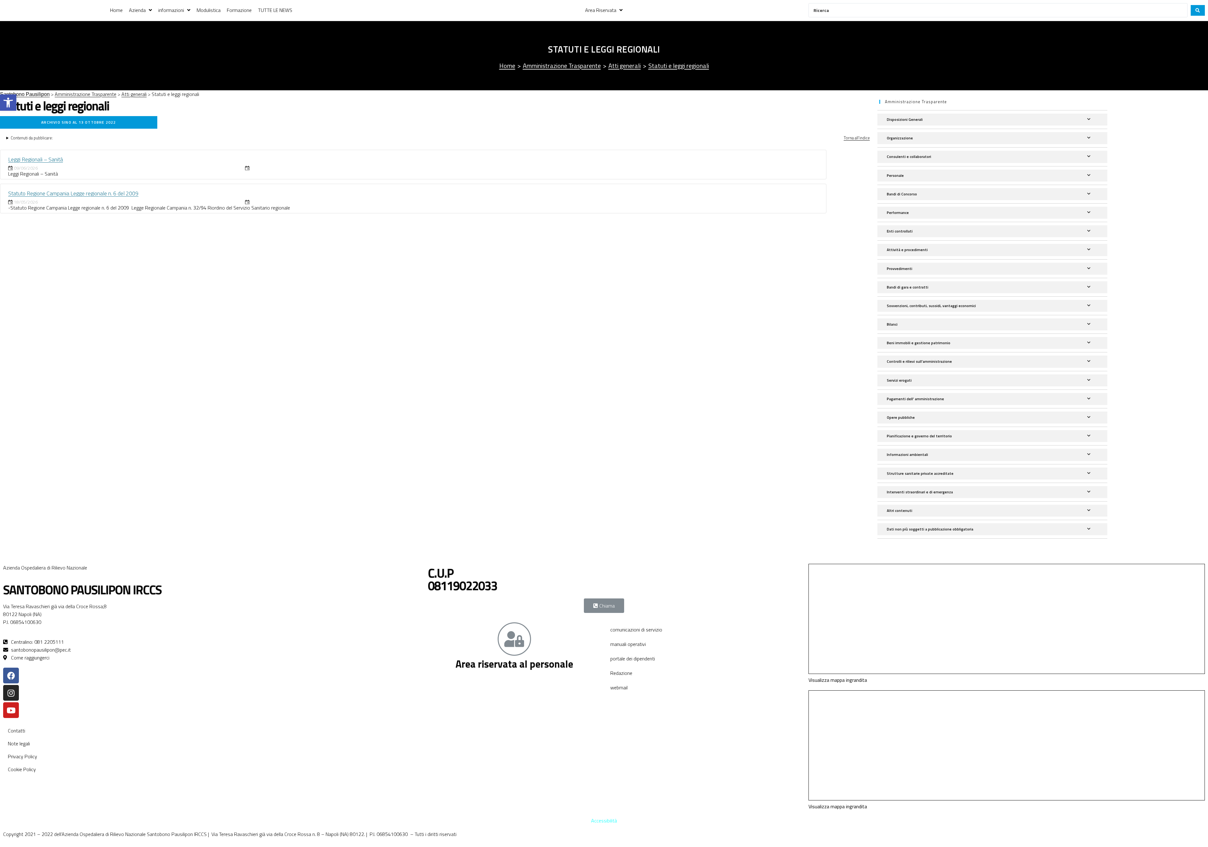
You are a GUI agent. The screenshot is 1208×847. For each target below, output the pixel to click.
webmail (619, 687)
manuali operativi (628, 644)
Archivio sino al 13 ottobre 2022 (78, 122)
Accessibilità (604, 820)
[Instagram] (11, 693)
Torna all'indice (857, 138)
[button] (8, 102)
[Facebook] (11, 675)
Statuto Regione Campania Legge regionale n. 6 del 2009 (73, 193)
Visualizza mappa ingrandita (837, 680)
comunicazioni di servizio (636, 629)
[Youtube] (11, 710)
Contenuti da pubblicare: (32, 138)
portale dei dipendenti (632, 658)
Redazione (621, 673)
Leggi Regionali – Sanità (35, 159)
